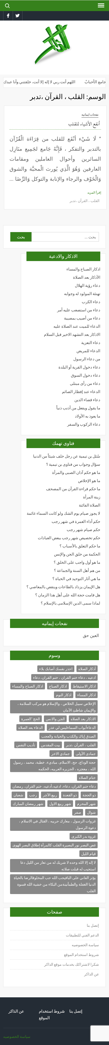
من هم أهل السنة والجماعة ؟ (77, 570)
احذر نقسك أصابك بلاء (55, 668)
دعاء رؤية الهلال (87, 285)
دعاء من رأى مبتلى (85, 383)
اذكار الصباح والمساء (83, 269)
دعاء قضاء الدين (87, 400)
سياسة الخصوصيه (85, 945)
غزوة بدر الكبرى (83, 836)
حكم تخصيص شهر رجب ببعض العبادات (69, 538)
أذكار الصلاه (87, 668)
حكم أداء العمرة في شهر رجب (76, 521)
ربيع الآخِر (50, 795)
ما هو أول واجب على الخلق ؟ (77, 562)
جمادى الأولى (86, 753)
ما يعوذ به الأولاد (87, 416)
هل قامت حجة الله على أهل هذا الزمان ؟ (67, 595)
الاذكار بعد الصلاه (83, 719)
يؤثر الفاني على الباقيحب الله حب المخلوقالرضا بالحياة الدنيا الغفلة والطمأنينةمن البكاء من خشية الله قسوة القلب (55, 884)
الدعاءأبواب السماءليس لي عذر (72, 727)
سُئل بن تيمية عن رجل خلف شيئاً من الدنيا (66, 456)
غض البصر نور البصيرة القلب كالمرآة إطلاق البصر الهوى (54, 845)
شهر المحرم (86, 803)
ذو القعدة (70, 795)
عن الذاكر (91, 974)
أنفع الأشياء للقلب (84, 124)
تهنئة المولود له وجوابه (82, 293)
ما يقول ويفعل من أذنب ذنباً (78, 408)
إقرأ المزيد (94, 192)
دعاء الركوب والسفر (83, 424)
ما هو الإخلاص (89, 480)
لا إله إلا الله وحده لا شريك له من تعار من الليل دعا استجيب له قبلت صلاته (58, 865)
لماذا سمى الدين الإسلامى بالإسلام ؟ (70, 603)
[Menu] (100, 5)
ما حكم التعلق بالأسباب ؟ (80, 546)
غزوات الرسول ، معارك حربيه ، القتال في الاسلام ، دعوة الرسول (57, 824)
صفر (77, 812)
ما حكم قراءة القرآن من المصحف (73, 489)
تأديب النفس (25, 745)
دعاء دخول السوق (85, 375)
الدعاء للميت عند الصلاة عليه (76, 326)
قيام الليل (88, 853)
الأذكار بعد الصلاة (86, 277)
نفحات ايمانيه (89, 114)
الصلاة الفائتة (89, 505)
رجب (33, 795)
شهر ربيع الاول (60, 803)
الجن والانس (55, 719)
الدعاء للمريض (88, 351)
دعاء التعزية (90, 342)
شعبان (18, 795)
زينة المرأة (91, 497)
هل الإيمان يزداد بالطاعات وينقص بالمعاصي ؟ (63, 587)
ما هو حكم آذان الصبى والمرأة (76, 472)
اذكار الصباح (58, 686)
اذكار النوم (63, 695)
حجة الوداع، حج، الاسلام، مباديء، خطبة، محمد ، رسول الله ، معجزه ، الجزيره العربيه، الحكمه (54, 765)
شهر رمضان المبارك (28, 803)
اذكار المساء (86, 695)
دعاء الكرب (91, 302)
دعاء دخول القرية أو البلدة (79, 367)
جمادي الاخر (60, 753)
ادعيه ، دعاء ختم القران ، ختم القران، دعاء (64, 677)
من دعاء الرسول (86, 359)
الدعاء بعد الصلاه (30, 727)
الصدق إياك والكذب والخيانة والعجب (68, 736)
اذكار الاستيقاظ (84, 686)
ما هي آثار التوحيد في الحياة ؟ (76, 578)
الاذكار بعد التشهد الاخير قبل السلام (72, 334)
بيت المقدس (50, 745)
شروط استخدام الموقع (81, 954)
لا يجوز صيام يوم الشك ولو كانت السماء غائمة (63, 513)
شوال (91, 812)
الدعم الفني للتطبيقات (82, 935)
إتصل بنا (93, 925)
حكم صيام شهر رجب (83, 529)
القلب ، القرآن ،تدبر (84, 200)
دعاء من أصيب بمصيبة (82, 318)
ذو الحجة (89, 795)
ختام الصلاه (87, 777)
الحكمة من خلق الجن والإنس (77, 554)
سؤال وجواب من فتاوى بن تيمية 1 (73, 464)
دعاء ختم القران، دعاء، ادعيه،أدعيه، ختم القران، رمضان (54, 786)
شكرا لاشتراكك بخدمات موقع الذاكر (71, 964)
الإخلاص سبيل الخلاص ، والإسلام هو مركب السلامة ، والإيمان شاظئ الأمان (56, 706)
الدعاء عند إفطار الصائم (81, 391)
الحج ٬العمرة (30, 719)
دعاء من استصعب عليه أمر (78, 310)
